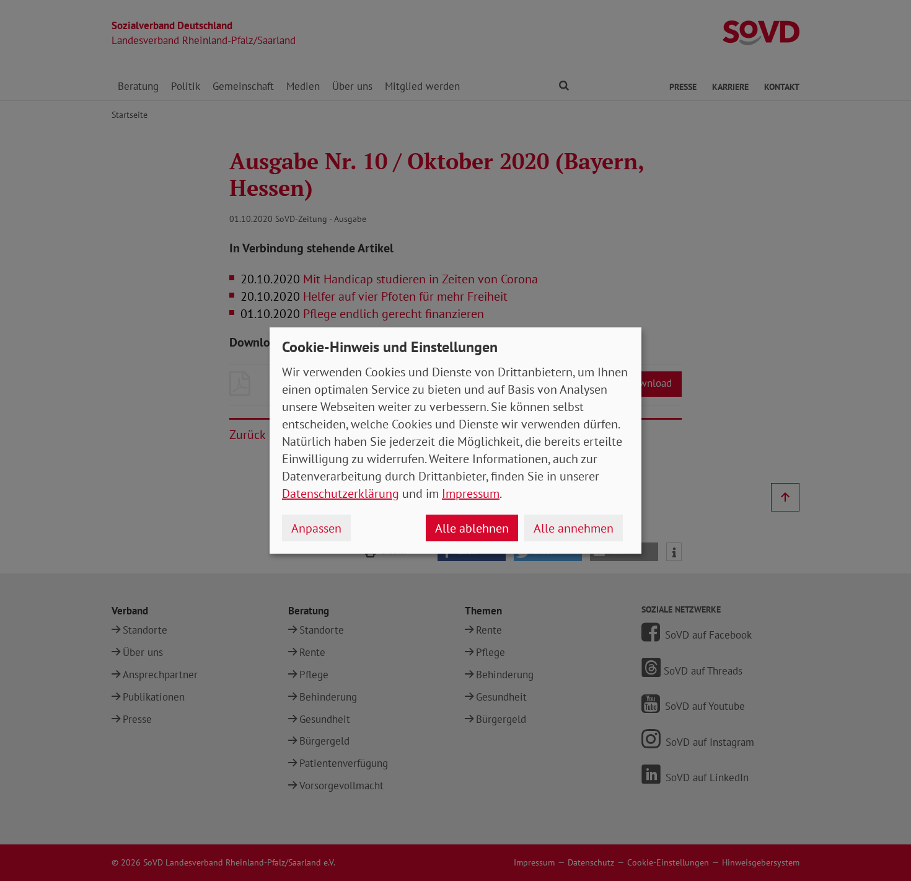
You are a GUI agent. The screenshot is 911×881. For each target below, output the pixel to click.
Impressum (471, 493)
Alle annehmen (574, 528)
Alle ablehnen (472, 528)
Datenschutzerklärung (340, 493)
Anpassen (316, 528)
